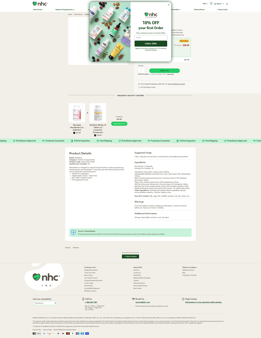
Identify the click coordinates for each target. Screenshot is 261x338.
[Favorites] (211, 3)
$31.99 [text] (78, 133)
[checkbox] (74, 133)
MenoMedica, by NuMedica (76, 127)
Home (70, 14)
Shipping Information (91, 270)
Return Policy (88, 275)
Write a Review (132, 257)
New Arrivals (137, 288)
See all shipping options (176, 84)
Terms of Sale (88, 283)
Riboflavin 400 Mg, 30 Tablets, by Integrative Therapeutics (98, 128)
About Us (136, 270)
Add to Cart (164, 71)
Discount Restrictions (140, 286)
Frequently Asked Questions (93, 280)
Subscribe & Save (139, 283)
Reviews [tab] (67, 247)
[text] (130, 95)
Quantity (140, 65)
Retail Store (137, 275)
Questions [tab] (76, 247)
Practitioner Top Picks (189, 275)
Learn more (170, 74)
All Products (78, 14)
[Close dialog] (168, 4)
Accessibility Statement (92, 288)
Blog (183, 273)
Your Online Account (90, 278)
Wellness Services (188, 270)
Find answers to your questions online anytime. (203, 302)
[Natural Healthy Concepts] (40, 4)
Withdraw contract (90, 291)
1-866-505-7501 (91, 302)
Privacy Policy (88, 286)
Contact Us (137, 273)
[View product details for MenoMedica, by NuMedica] (77, 113)
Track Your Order (89, 273)
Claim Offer (151, 43)
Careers (136, 280)
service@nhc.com (142, 302)
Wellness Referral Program (141, 278)
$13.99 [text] (99, 135)
